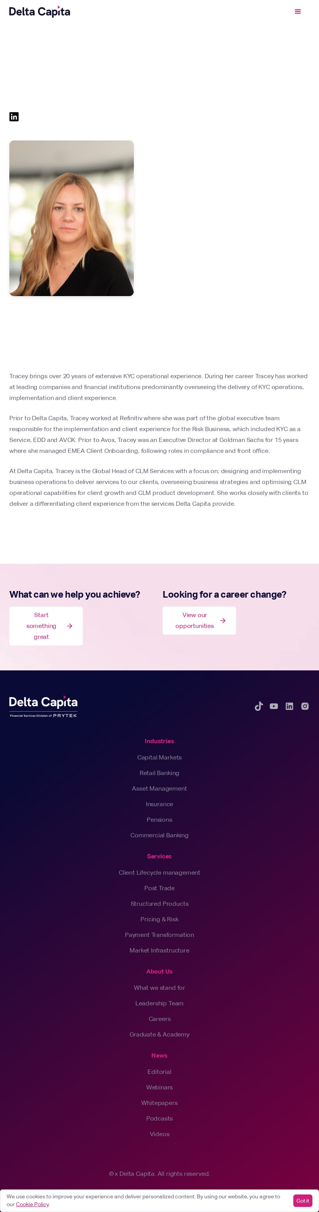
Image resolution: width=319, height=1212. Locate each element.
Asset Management (159, 788)
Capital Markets (159, 757)
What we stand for (159, 987)
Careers (160, 1019)
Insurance (159, 804)
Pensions (159, 819)
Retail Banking (160, 773)
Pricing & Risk (159, 919)
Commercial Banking (159, 835)
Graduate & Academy (159, 1034)
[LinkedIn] (289, 706)
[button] (298, 11)
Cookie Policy (32, 1204)
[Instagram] (305, 706)
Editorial (159, 1071)
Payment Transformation (159, 934)
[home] (39, 11)
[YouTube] (274, 706)
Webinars (159, 1087)
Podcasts (159, 1118)
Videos (160, 1134)
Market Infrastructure (159, 950)
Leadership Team (159, 1003)
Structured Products (160, 903)
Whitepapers (159, 1103)
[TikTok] (259, 706)
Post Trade (159, 888)
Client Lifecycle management (159, 872)
